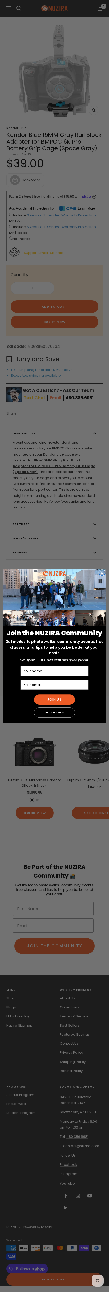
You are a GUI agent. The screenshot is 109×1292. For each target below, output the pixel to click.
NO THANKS (54, 713)
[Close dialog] (102, 573)
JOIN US (54, 700)
